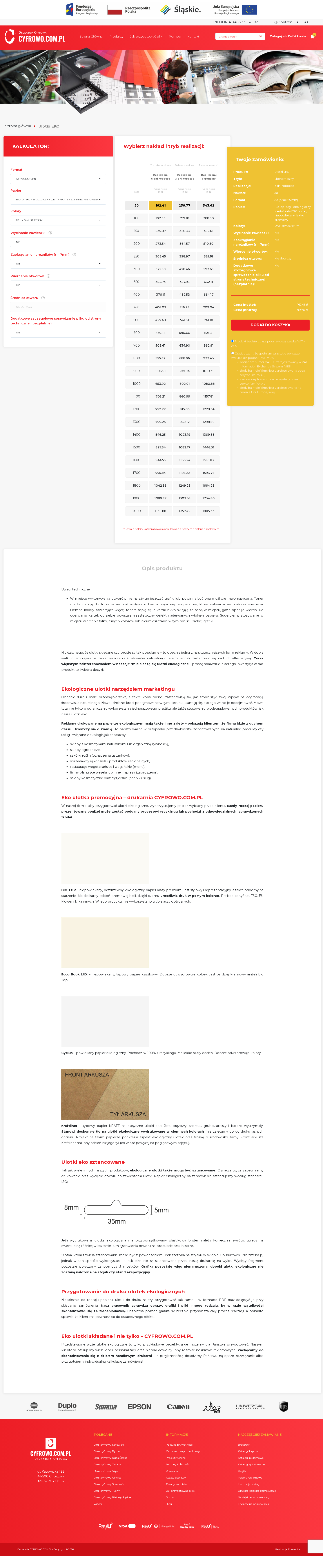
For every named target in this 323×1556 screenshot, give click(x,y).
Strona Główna (91, 36)
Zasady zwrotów (176, 1484)
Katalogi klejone (248, 1451)
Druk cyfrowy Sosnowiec (109, 1484)
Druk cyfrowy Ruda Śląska (110, 1457)
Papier (16, 190)
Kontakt (193, 36)
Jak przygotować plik (146, 36)
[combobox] (58, 179)
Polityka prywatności (179, 1444)
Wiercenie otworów (27, 276)
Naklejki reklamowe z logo (254, 1497)
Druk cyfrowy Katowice (109, 1444)
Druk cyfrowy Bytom (107, 1451)
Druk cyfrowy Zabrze (107, 1464)
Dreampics (294, 1549)
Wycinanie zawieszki (28, 233)
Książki (242, 1471)
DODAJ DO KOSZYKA (270, 325)
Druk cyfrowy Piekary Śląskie (112, 1497)
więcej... (99, 1504)
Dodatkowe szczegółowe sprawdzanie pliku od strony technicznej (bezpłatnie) (56, 321)
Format (16, 170)
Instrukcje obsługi (249, 1484)
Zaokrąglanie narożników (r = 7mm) (40, 255)
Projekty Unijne (175, 1457)
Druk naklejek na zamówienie (257, 1490)
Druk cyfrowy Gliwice (107, 1477)
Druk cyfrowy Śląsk (106, 1471)
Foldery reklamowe (250, 1477)
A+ (306, 22)
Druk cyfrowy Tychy (107, 1490)
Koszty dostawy (176, 1477)
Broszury (244, 1444)
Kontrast (285, 22)
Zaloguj (276, 36)
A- (298, 22)
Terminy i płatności (178, 1464)
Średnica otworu (24, 298)
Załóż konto (297, 36)
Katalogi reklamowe (250, 1457)
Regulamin (173, 1471)
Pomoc (175, 36)
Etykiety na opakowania (253, 1504)
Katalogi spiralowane (251, 1464)
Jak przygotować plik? (180, 1490)
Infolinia (222, 22)
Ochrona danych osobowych (184, 1451)
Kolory (16, 211)
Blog (169, 1504)
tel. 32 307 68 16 (51, 1481)
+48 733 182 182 (245, 22)
